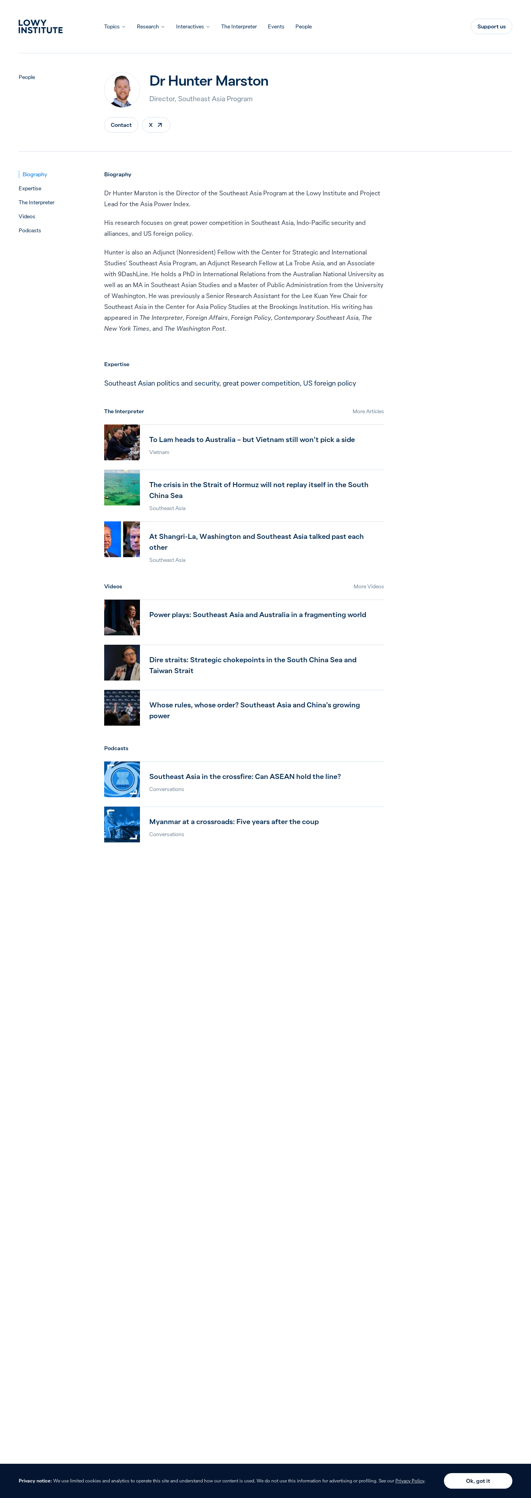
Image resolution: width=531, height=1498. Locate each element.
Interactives (190, 26)
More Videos (369, 586)
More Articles (368, 411)
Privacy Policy (409, 1481)
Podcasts (30, 230)
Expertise (30, 188)
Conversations (166, 789)
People (303, 26)
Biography (35, 174)
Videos (27, 216)
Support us (491, 26)
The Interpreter (239, 26)
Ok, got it (478, 1480)
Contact (121, 124)
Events (276, 26)
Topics (112, 26)
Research (148, 26)
